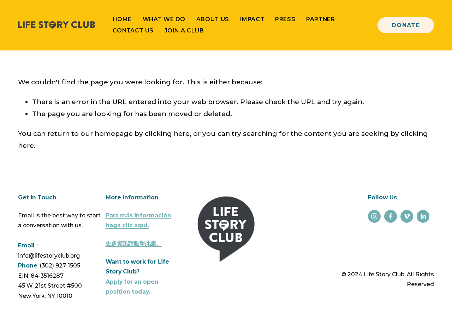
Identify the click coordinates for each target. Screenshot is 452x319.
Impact (252, 19)
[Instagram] (374, 216)
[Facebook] (390, 216)
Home (122, 19)
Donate (406, 25)
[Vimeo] (406, 216)
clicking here (167, 134)
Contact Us (133, 30)
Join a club (184, 30)
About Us (212, 19)
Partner (320, 19)
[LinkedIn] (423, 216)
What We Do (164, 19)
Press (285, 19)
